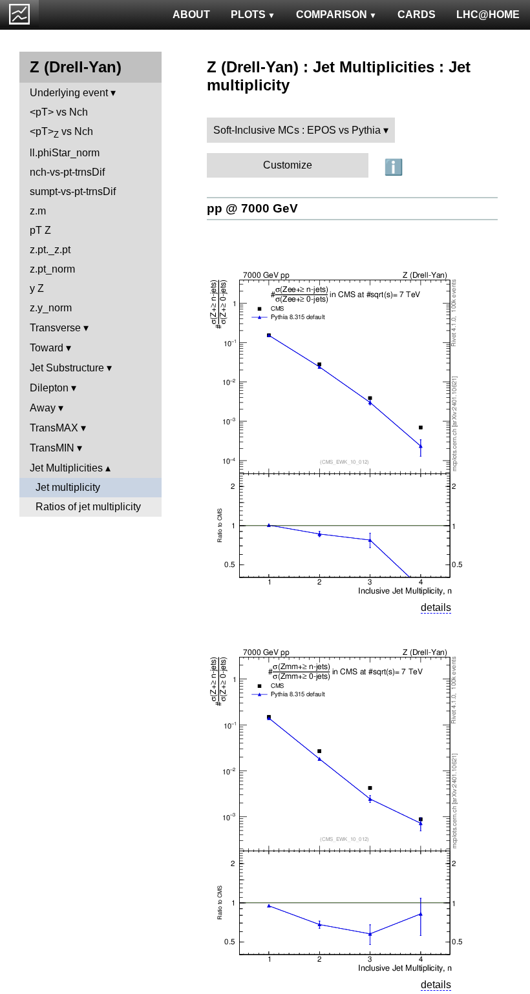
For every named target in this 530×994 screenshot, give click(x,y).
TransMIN (52, 447)
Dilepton (49, 387)
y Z (37, 288)
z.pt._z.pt (50, 249)
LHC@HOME (488, 14)
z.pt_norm (52, 269)
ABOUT (191, 14)
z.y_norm (51, 307)
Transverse (55, 327)
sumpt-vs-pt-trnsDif (73, 191)
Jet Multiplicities (66, 467)
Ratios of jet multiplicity (88, 506)
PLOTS (248, 14)
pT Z (40, 230)
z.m (38, 210)
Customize (287, 165)
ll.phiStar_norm (65, 152)
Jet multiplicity (68, 487)
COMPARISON (331, 14)
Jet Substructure (67, 367)
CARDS (417, 14)
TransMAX (54, 427)
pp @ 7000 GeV (252, 208)
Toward (46, 347)
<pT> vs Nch (59, 112)
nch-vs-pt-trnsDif (67, 172)
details (436, 607)
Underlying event (69, 92)
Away (43, 407)
